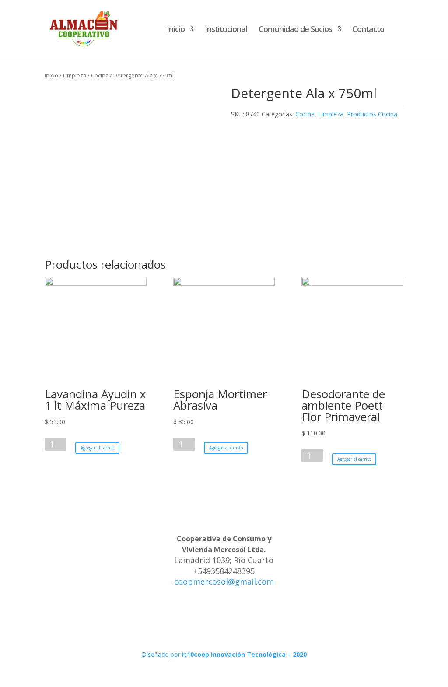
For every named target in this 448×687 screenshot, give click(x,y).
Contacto (368, 30)
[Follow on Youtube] (241, 621)
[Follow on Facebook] (207, 621)
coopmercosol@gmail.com (224, 581)
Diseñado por (224, 654)
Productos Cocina (372, 114)
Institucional (226, 30)
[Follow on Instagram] (224, 621)
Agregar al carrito (97, 448)
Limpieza (74, 75)
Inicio (176, 30)
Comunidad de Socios (295, 30)
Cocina (99, 75)
